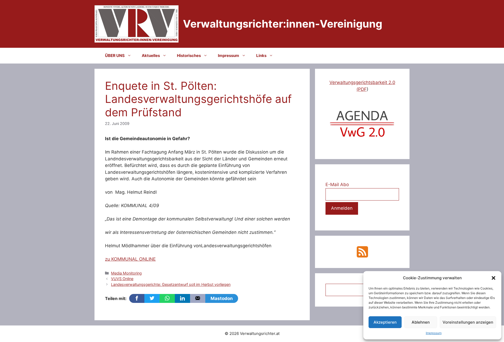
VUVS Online (122, 278)
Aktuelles (151, 55)
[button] (493, 278)
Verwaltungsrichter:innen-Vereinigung (282, 23)
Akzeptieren (385, 322)
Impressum (434, 333)
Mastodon (222, 298)
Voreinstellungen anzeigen (468, 322)
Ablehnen (421, 322)
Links (261, 55)
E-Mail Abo (337, 184)
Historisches (189, 55)
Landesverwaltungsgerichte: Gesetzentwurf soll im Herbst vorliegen (170, 284)
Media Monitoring (126, 273)
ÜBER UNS (115, 55)
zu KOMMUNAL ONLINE (130, 259)
